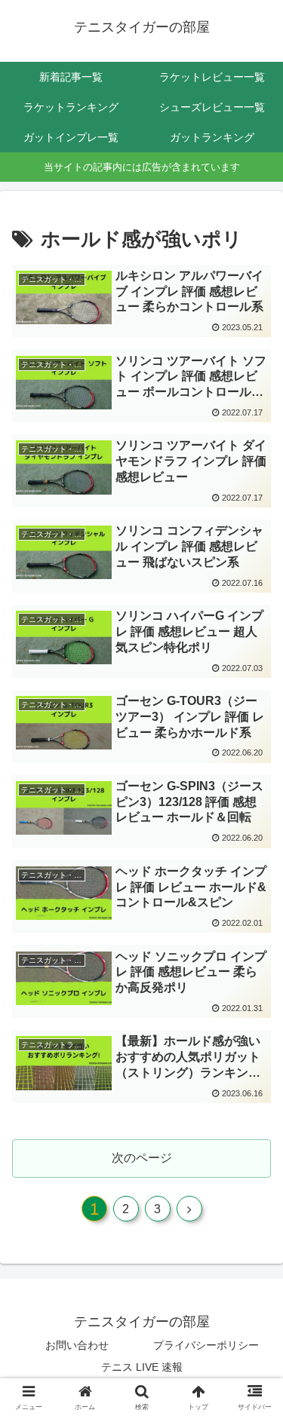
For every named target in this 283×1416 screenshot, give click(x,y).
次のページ (142, 1157)
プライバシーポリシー (206, 1345)
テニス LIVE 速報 (142, 1367)
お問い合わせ (77, 1345)
